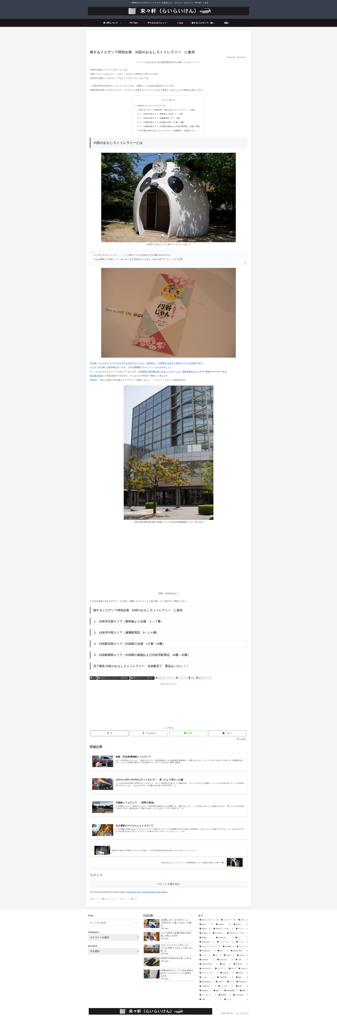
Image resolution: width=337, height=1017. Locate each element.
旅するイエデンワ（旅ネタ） (143, 678)
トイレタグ (182, 678)
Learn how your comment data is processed (147, 892)
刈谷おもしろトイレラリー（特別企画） (114, 678)
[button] (227, 733)
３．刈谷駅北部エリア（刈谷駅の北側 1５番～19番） (162, 122)
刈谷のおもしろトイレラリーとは (151, 106)
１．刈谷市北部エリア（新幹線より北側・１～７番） (162, 114)
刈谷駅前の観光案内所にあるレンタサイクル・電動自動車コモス (168, 371)
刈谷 (192, 678)
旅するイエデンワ (205, 678)
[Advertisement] (168, 41)
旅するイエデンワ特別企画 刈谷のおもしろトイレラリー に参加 (167, 110)
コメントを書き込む (168, 884)
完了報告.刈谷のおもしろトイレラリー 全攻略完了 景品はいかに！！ (169, 130)
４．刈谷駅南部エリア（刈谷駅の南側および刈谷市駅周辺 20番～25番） (170, 126)
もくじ (165, 100)
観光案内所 (95, 376)
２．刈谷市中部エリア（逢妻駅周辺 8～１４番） (160, 118)
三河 (94, 678)
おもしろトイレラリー (166, 678)
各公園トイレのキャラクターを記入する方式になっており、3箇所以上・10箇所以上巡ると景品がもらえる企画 (142, 363)
